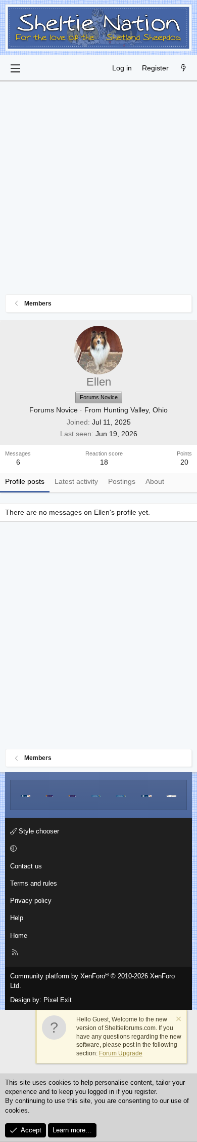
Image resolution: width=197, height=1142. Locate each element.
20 (184, 462)
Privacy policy (31, 900)
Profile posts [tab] (24, 481)
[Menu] (15, 68)
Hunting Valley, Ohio (136, 410)
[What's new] (183, 68)
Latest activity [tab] (76, 481)
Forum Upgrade (120, 1053)
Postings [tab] (121, 481)
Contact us (26, 866)
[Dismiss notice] (178, 1020)
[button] (97, 849)
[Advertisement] (98, 190)
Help (16, 918)
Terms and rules (33, 883)
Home (18, 935)
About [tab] (154, 481)
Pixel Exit (57, 1000)
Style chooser (38, 831)
